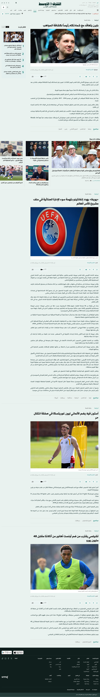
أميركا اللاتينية (86, 671)
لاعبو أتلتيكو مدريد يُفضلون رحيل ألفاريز (12, 183)
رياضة (89, 129)
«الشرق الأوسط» (90, 70)
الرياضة (34, 10)
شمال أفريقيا (94, 666)
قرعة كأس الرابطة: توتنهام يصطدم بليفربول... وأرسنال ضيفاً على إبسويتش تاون (12, 47)
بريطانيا (62, 398)
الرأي (71, 10)
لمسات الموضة (96, 684)
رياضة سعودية (86, 679)
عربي (97, 2)
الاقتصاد (66, 10)
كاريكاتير (78, 664)
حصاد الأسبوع (77, 679)
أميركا (56, 398)
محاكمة (70, 398)
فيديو (25, 10)
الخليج (96, 664)
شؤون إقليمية (95, 671)
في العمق (29, 10)
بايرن (65, 129)
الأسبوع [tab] (3, 26)
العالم (74, 10)
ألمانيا (60, 129)
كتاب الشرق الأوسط (76, 666)
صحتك (50, 662)
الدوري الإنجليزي (86, 521)
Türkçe (89, 2)
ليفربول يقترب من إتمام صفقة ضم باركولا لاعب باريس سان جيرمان (12, 54)
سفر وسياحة (95, 681)
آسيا (88, 666)
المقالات (78, 662)
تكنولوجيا (48, 10)
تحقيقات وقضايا (77, 681)
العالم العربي (96, 662)
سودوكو (50, 681)
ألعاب (15, 10)
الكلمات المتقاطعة (48, 679)
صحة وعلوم (54, 10)
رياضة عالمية (87, 20)
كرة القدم (82, 129)
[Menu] (97, 10)
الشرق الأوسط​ (80, 10)
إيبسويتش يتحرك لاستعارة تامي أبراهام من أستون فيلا (13, 66)
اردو (86, 2)
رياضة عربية (86, 681)
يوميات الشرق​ (41, 10)
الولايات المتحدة (86, 662)
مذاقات (97, 679)
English (94, 2)
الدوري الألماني (74, 129)
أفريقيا (87, 669)
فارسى (83, 2)
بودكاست (20, 10)
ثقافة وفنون (60, 10)
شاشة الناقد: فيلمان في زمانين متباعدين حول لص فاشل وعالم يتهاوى (74, 14)
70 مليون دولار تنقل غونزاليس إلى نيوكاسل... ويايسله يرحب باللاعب (13, 60)
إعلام (60, 669)
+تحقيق (78, 684)
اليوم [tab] (7, 26)
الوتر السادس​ (58, 664)
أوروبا (88, 664)
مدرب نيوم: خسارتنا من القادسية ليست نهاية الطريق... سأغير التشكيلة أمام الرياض (12, 160)
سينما (60, 666)
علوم (51, 664)
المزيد (11, 10)
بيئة (51, 666)
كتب (60, 662)
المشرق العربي (94, 669)
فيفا (90, 398)
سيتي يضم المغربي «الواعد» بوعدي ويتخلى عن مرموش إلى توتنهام (12, 72)
